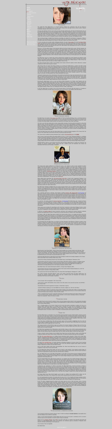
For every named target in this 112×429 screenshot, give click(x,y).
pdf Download (81, 192)
